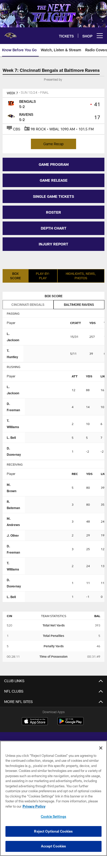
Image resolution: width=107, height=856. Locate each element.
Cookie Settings (53, 816)
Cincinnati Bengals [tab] (27, 304)
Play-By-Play (43, 276)
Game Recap (53, 144)
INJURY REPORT (53, 244)
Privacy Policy (34, 806)
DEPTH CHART (53, 228)
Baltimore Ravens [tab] (79, 304)
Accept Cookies (53, 846)
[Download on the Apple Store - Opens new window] (35, 721)
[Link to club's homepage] (10, 33)
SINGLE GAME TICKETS (53, 196)
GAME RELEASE (54, 180)
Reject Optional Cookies (53, 831)
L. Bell (11, 437)
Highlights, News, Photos (81, 276)
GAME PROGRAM (54, 164)
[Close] (100, 748)
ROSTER (53, 212)
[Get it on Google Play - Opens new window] (70, 723)
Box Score (15, 276)
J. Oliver (13, 535)
